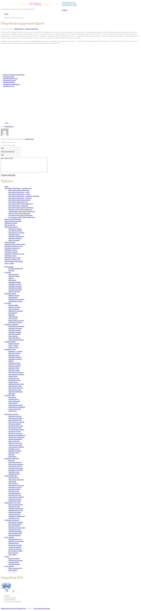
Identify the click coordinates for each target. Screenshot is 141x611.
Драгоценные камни (14, 390)
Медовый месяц (13, 543)
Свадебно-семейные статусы (14, 246)
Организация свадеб (11, 227)
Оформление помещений (16, 407)
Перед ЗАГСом (13, 483)
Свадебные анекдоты (15, 289)
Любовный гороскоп (11, 223)
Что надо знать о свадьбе (13, 601)
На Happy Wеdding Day (15, 268)
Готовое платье (13, 382)
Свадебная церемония (12, 458)
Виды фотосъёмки (14, 526)
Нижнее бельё (12, 376)
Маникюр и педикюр (14, 357)
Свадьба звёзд (13, 297)
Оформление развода (15, 560)
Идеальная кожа (13, 355)
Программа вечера (14, 493)
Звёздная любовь (13, 295)
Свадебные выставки (15, 288)
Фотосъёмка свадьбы (15, 524)
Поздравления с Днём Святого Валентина (21, 211)
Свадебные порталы (14, 284)
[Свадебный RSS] (6, 592)
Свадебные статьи (10, 255)
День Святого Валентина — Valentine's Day (18, 188)
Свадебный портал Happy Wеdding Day (13, 608)
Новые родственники (15, 549)
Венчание (11, 460)
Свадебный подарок (14, 512)
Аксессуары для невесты (16, 374)
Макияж (10, 361)
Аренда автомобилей (15, 439)
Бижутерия (11, 393)
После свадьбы (9, 537)
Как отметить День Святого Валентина (20, 204)
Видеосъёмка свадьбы (15, 522)
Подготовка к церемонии (16, 479)
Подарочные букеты (14, 409)
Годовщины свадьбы (14, 547)
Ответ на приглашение (15, 504)
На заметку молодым (15, 545)
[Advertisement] (70, 58)
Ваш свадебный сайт (15, 420)
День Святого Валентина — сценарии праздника (23, 196)
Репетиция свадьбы (14, 424)
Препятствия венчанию (15, 464)
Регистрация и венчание (16, 485)
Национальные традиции (16, 326)
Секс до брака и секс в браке (14, 261)
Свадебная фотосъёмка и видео (15, 244)
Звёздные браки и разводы (13, 221)
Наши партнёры (13, 274)
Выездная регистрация (15, 468)
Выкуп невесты (13, 336)
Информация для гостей (12, 502)
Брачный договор (13, 343)
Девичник (11, 454)
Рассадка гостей (13, 491)
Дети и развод (12, 570)
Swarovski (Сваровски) (15, 391)
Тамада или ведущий (15, 445)
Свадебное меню (13, 234)
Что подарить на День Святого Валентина (21, 217)
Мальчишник (12, 456)
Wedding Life (69, 2)
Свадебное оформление (16, 236)
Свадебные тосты (14, 518)
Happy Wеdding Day (11, 476)
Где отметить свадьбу (15, 230)
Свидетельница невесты (16, 340)
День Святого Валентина (42, 608)
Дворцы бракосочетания (16, 320)
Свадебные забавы (14, 334)
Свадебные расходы (14, 416)
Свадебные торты (14, 449)
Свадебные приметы (15, 332)
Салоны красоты (13, 378)
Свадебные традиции (11, 324)
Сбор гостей (12, 481)
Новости (11, 278)
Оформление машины (15, 405)
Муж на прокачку (10, 225)
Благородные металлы (15, 388)
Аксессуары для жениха (16, 372)
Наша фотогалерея (14, 535)
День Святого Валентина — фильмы (19, 198)
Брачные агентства (14, 307)
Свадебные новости (11, 250)
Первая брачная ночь (15, 539)
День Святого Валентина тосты (18, 202)
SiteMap (7, 595)
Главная (64, 10)
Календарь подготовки (15, 418)
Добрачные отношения (15, 311)
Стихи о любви (9, 263)
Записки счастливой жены (13, 219)
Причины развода (14, 558)
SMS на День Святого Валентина (18, 190)
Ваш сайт (11, 270)
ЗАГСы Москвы (13, 316)
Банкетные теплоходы (15, 433)
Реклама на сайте (14, 276)
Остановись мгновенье (12, 520)
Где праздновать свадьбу (16, 429)
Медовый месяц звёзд (15, 301)
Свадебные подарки (11, 252)
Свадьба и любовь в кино (13, 259)
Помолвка (11, 315)
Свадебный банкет (14, 489)
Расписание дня (13, 477)
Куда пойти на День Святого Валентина (20, 207)
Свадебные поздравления (16, 516)
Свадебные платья (14, 363)
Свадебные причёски (15, 359)
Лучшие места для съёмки (16, 527)
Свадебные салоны (14, 380)
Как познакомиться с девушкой (18, 205)
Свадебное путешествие (12, 248)
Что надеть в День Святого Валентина (20, 215)
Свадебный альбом (14, 529)
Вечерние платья (13, 368)
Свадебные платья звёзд (16, 299)
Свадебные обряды (14, 330)
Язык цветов (12, 397)
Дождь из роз (12, 411)
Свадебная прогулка (14, 487)
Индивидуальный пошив (16, 384)
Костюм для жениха (14, 365)
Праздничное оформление (16, 435)
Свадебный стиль (10, 349)
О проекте (8, 272)
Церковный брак (13, 562)
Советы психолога (14, 291)
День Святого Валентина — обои (18, 192)
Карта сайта (12, 280)
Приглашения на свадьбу (16, 232)
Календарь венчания (15, 462)
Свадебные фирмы (14, 282)
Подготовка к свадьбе (15, 322)
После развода (9, 566)
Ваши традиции (13, 552)
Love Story (8, 303)
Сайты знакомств (10, 242)
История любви (13, 305)
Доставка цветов (13, 399)
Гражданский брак (14, 564)
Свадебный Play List (14, 495)
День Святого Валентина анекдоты (19, 200)
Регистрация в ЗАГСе (15, 466)
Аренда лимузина (14, 441)
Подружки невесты (14, 366)
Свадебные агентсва (14, 238)
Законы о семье (13, 347)
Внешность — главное (15, 351)
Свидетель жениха (14, 338)
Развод (7, 556)
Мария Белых (19, 29)
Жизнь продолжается (15, 568)
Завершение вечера (14, 501)
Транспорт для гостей (15, 443)
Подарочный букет (14, 514)
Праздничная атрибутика (16, 437)
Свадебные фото (10, 599)
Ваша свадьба (9, 266)
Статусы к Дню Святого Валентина (19, 213)
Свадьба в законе (10, 341)
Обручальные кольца (15, 386)
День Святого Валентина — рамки (19, 194)
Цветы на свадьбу (14, 240)
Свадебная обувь (13, 370)
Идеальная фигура (14, 353)
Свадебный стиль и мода (12, 257)
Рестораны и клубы (14, 431)
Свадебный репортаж (15, 531)
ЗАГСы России (12, 318)
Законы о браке (13, 345)
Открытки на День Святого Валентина (20, 209)
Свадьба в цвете (10, 395)
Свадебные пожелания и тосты (14, 254)
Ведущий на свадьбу (14, 229)
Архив (6, 14)
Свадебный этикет (14, 474)
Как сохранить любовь (15, 551)
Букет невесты (12, 403)
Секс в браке (12, 554)
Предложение (12, 313)
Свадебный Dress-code (15, 426)
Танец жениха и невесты (16, 447)
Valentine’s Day (69, 4)
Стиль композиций (14, 401)
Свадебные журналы (15, 286)
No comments (33, 29)
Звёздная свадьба (10, 293)
